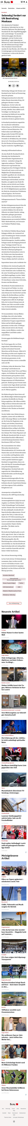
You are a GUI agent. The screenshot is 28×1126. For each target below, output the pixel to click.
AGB (14, 1115)
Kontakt (4, 1113)
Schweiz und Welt (20, 8)
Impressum (15, 1113)
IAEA (17, 500)
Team (9, 1113)
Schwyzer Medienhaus (18, 1117)
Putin (18, 224)
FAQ (14, 1110)
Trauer (13, 1108)
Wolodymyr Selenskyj (9, 595)
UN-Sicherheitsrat (8, 587)
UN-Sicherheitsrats (15, 173)
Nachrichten (11, 8)
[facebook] (18, 86)
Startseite (4, 8)
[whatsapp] (14, 86)
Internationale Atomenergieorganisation (14, 579)
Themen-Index (7, 1117)
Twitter (14, 288)
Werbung (8, 1108)
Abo (3, 1108)
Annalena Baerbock (8, 575)
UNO (19, 587)
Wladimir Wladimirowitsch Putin (12, 591)
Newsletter (23, 1108)
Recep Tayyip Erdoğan (9, 583)
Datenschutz (22, 1113)
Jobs (18, 1108)
